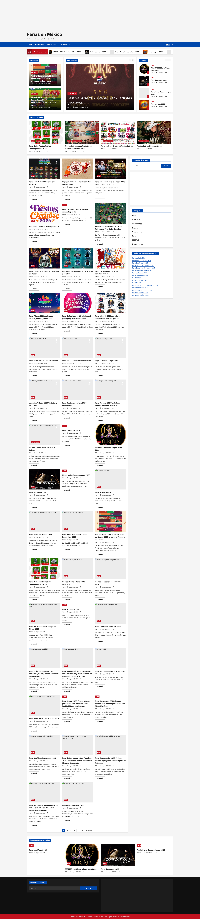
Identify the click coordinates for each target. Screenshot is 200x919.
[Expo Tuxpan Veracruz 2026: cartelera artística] (110, 258)
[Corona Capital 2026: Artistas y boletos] (44, 434)
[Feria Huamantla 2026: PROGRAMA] (44, 347)
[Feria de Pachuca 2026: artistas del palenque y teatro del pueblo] (77, 303)
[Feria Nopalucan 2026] (44, 479)
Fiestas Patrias (40, 141)
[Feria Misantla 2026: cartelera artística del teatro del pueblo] (110, 303)
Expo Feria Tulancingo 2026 (106, 361)
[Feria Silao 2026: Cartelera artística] (77, 347)
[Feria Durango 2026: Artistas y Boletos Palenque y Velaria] (110, 390)
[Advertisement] (62, 14)
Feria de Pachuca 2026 (140, 288)
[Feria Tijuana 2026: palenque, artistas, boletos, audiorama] (44, 303)
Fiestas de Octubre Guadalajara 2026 (44, 226)
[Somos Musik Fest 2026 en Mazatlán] (100, 87)
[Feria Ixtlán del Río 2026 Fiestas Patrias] (118, 132)
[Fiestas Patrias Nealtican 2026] (154, 132)
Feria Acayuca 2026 (136, 52)
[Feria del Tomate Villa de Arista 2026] (110, 658)
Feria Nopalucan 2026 (79, 52)
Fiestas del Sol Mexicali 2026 (142, 290)
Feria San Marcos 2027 (140, 263)
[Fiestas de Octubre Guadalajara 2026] (44, 213)
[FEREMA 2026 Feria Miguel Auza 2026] (110, 434)
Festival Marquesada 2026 (73, 805)
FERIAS (29, 45)
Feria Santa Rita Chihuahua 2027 (143, 268)
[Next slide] (133, 60)
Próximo (89, 831)
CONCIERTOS (52, 45)
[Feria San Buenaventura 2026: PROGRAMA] (77, 390)
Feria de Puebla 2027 (139, 273)
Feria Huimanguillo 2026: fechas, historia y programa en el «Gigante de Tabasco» (110, 760)
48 (82, 831)
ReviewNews (114, 917)
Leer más (35, 199)
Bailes (134, 216)
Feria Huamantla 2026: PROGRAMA (43, 361)
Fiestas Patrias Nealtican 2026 (149, 146)
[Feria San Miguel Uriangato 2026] (44, 745)
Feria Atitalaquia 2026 (71, 609)
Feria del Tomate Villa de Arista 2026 (110, 671)
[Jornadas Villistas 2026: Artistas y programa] (44, 390)
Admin (69, 107)
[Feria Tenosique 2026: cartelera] (110, 613)
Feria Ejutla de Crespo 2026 (40, 534)
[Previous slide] (130, 60)
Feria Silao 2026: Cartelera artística (76, 361)
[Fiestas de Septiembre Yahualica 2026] (110, 568)
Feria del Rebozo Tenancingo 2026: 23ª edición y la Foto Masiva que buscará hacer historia (43, 807)
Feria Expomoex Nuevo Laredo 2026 (110, 182)
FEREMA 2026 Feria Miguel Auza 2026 (144, 69)
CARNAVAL (136, 220)
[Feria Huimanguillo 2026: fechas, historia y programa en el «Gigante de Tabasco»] (110, 745)
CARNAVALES (65, 45)
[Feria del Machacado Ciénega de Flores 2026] (44, 613)
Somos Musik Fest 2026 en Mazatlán (98, 103)
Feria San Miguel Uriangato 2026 (42, 758)
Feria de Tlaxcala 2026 (140, 293)
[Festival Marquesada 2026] (77, 792)
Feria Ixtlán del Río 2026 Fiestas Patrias (117, 146)
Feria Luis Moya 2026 (160, 52)
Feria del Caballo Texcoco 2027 (143, 265)
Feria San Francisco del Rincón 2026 (44, 718)
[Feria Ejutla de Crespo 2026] (44, 521)
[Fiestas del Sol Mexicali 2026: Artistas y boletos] (77, 258)
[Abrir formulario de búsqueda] (172, 45)
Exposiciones (137, 232)
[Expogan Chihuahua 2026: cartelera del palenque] (77, 169)
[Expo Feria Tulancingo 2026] (110, 347)
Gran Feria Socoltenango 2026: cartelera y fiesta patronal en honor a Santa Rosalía (44, 673)
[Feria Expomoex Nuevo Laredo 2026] (110, 169)
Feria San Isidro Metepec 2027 (142, 270)
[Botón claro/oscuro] (168, 45)
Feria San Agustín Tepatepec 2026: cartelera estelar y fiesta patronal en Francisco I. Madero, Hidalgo (77, 673)
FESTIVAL (81, 98)
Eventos (135, 228)
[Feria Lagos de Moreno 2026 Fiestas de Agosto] (44, 258)
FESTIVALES (39, 45)
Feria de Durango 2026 (140, 275)
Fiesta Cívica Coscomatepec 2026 (108, 52)
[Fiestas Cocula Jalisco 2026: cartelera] (77, 568)
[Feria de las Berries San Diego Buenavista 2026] (77, 521)
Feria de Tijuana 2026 (139, 280)
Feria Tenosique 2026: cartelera (108, 626)
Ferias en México (44, 34)
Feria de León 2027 (138, 258)
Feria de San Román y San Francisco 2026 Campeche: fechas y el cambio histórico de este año (77, 760)
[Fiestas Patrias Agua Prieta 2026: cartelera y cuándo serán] (82, 132)
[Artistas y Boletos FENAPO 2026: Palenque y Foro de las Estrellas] (110, 213)
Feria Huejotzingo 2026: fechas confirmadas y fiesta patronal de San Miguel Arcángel (110, 703)
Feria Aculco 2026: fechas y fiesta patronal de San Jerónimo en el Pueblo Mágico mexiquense (76, 703)
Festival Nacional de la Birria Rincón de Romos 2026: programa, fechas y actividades (43, 78)
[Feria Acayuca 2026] (110, 479)
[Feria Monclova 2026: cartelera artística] (44, 169)
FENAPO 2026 (137, 278)
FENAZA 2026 (136, 283)
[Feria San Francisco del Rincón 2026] (44, 705)
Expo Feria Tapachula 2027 (141, 260)
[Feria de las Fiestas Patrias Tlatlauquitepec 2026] (46, 132)
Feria (152, 65)
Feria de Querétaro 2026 (140, 295)
